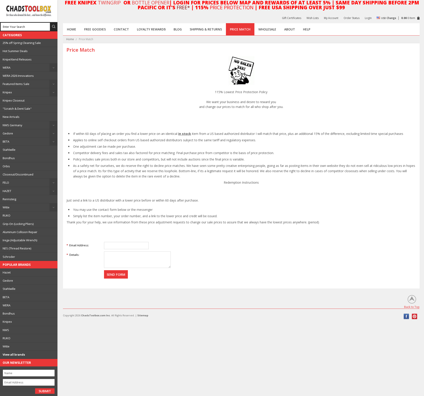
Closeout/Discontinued (18, 174)
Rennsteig (9, 199)
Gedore (8, 133)
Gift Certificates (291, 18)
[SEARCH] (53, 26)
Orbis (6, 166)
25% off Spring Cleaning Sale (22, 43)
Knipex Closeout (14, 100)
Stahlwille (9, 150)
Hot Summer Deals (15, 51)
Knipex (7, 92)
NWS (6, 330)
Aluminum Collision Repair (20, 232)
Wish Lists (313, 18)
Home (70, 39)
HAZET (7, 191)
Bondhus (9, 158)
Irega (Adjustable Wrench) (20, 240)
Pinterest (414, 316)
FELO (6, 183)
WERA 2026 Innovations (18, 76)
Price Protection (232, 7)
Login (368, 18)
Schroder (9, 257)
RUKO (6, 215)
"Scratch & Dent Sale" (17, 109)
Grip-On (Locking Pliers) (18, 224)
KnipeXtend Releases (17, 59)
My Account (331, 18)
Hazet (7, 272)
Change (391, 18)
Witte (6, 207)
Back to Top (412, 307)
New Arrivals (11, 117)
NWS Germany (12, 125)
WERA (6, 68)
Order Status (352, 18)
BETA (6, 141)
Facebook (406, 316)
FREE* (183, 7)
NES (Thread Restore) (17, 248)
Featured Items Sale (16, 84)
